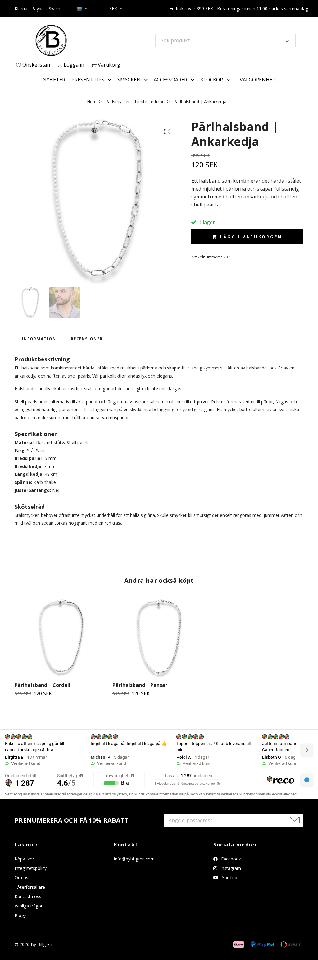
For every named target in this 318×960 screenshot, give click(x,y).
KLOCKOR (211, 79)
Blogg (20, 915)
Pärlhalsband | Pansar (139, 685)
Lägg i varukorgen (251, 236)
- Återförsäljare (30, 887)
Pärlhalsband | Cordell (42, 685)
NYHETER (54, 79)
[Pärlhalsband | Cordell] (61, 638)
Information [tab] (39, 338)
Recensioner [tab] (86, 338)
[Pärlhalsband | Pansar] (159, 638)
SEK (113, 9)
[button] (111, 80)
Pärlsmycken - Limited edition (135, 101)
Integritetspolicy (31, 868)
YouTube (230, 877)
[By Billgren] (87, 40)
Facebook (230, 859)
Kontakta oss (28, 896)
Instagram (230, 868)
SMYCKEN (129, 79)
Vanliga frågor (29, 906)
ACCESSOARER (170, 79)
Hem (92, 101)
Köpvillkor (24, 859)
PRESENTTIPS (87, 79)
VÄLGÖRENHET (258, 79)
